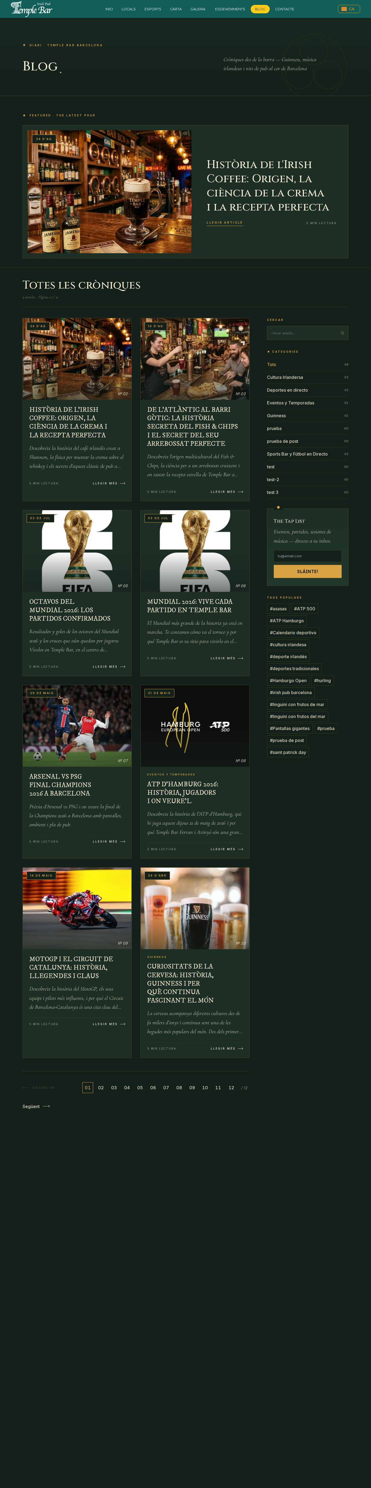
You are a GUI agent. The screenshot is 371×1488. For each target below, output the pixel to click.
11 (218, 1087)
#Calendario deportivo (293, 632)
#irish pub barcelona (291, 692)
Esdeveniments (230, 9)
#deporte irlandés (288, 656)
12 (231, 1087)
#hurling (322, 680)
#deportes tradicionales (294, 668)
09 (192, 1087)
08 (179, 1087)
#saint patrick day (288, 752)
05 (140, 1087)
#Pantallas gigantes (290, 728)
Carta (176, 9)
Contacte (284, 9)
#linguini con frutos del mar (297, 716)
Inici (109, 9)
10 (205, 1087)
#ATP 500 (304, 608)
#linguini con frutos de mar (297, 704)
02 (101, 1087)
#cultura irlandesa (288, 644)
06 (153, 1087)
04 (127, 1087)
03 (114, 1087)
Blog (260, 9)
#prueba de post (287, 740)
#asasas (278, 608)
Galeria (197, 9)
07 (166, 1087)
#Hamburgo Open (288, 680)
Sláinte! (307, 571)
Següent (31, 1106)
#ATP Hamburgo (287, 620)
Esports (152, 9)
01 (88, 1087)
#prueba (326, 728)
